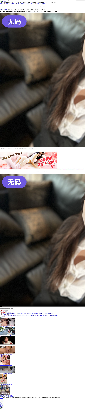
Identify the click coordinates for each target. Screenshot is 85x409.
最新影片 (1, 3)
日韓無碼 (7, 3)
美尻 (32, 309)
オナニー (10, 309)
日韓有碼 (12, 3)
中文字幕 (17, 3)
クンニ (19, 309)
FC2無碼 (27, 3)
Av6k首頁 (1, 9)
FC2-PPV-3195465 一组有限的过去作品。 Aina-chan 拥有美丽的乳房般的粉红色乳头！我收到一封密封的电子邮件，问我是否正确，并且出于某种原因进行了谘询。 (28, 313)
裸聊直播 (1, 406)
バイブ (7, 309)
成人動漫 (43, 3)
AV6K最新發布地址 (53, 2)
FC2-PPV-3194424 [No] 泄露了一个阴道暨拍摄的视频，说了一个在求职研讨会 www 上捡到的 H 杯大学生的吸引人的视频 (26, 9)
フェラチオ (3, 309)
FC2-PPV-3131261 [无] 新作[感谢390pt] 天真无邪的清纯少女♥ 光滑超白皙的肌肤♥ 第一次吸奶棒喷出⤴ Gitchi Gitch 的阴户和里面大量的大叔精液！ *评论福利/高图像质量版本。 (30, 315)
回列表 (5, 314)
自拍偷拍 (32, 3)
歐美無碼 (38, 3)
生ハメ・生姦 (29, 309)
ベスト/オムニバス (23, 309)
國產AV (22, 3)
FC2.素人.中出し (14, 309)
